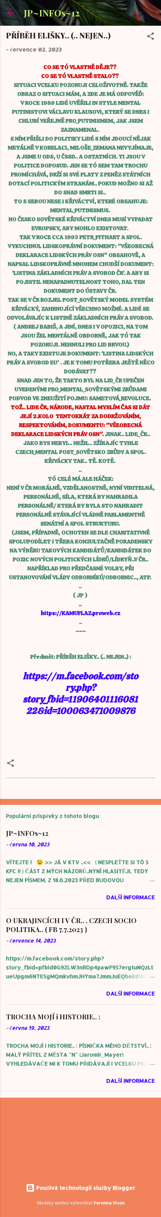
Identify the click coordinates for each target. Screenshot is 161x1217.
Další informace (130, 897)
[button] (150, 37)
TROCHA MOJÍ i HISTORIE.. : (53, 1016)
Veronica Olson (109, 1202)
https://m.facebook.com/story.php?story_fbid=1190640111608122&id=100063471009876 (80, 693)
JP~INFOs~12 (52, 13)
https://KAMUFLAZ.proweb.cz (80, 613)
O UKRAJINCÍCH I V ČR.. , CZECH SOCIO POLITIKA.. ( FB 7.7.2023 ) (71, 925)
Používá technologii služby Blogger (85, 1187)
